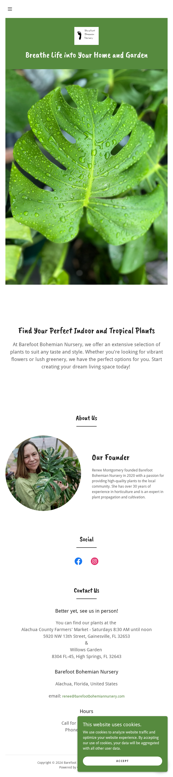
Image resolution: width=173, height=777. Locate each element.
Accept (122, 760)
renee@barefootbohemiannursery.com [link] (93, 696)
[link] (86, 36)
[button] (9, 8)
